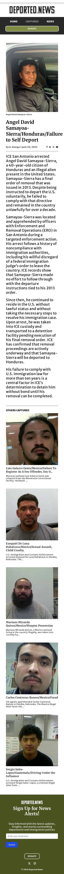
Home (14, 21)
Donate (32, 28)
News (50, 21)
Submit (11, 845)
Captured (32, 21)
